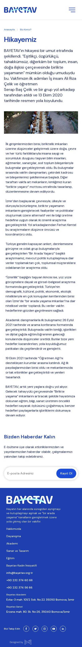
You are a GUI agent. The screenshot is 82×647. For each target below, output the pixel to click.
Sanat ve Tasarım (17, 551)
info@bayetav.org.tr (19, 573)
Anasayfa (9, 29)
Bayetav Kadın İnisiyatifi (21, 565)
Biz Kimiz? (25, 29)
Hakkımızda (13, 529)
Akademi (12, 543)
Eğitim (10, 558)
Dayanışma (13, 536)
